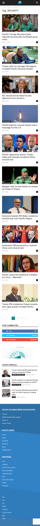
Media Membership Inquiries (11, 417)
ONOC (4, 506)
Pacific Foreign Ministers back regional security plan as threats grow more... (20, 37)
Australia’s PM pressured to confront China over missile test (19, 246)
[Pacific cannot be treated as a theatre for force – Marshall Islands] (20, 263)
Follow (34, 335)
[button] (3, 2)
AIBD (4, 519)
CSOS (13, 397)
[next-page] (26, 318)
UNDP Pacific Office (8, 467)
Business (5, 444)
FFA (3, 497)
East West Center (8, 480)
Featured (5, 441)
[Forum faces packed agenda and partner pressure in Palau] (6, 373)
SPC (3, 503)
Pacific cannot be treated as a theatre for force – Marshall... (19, 276)
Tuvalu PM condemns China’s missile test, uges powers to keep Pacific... (20, 305)
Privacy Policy (6, 423)
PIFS (3, 461)
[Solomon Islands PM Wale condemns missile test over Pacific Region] (20, 204)
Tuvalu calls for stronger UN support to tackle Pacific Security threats (19, 67)
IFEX (3, 477)
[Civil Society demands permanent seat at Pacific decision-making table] (6, 393)
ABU (3, 515)
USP (3, 500)
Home (4, 7)
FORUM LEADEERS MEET (18, 374)
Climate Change (16, 384)
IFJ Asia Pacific (7, 512)
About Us (5, 420)
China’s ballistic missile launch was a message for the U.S (19, 126)
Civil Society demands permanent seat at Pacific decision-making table (25, 392)
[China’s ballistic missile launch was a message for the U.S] (20, 114)
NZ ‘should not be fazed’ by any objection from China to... (16, 96)
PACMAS (5, 486)
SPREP (4, 483)
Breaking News (7, 31)
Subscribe (33, 339)
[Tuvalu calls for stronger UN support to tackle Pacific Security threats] (20, 55)
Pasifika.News (6, 450)
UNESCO (5, 509)
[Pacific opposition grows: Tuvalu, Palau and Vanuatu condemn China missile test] (20, 143)
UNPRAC (5, 464)
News (4, 438)
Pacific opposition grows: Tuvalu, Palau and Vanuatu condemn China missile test (18, 157)
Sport (4, 447)
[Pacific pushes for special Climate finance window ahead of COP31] (6, 383)
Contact (4, 414)
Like (35, 331)
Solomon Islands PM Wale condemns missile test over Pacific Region (20, 217)
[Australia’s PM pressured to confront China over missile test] (20, 234)
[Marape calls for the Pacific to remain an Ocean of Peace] (20, 175)
